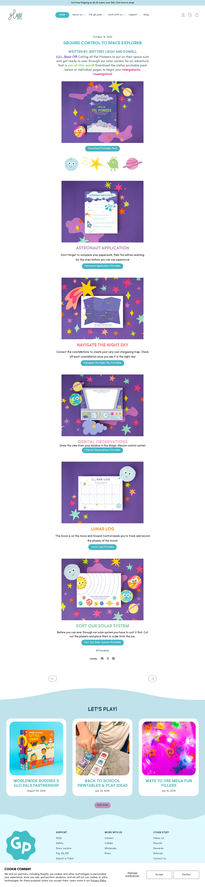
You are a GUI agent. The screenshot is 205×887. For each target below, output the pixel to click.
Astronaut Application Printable (102, 266)
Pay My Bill (62, 853)
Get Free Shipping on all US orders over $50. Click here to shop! (102, 3)
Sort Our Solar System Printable (102, 642)
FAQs (59, 838)
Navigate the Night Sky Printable (102, 363)
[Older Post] (53, 678)
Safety (59, 843)
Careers (109, 838)
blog (146, 15)
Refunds (158, 853)
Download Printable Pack (102, 148)
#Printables (102, 651)
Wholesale (110, 848)
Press (108, 853)
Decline (186, 874)
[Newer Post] (152, 678)
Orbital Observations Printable (102, 450)
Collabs (109, 843)
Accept (159, 874)
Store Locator (64, 848)
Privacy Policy (98, 881)
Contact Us (159, 859)
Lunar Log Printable (102, 547)
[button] (189, 14)
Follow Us (158, 838)
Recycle (157, 843)
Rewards (158, 848)
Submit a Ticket (65, 859)
